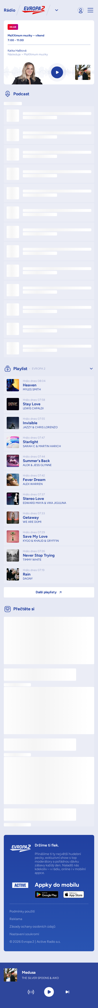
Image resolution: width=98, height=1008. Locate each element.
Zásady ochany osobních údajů (32, 927)
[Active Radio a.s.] (20, 890)
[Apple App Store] (74, 894)
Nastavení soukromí (24, 934)
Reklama (16, 919)
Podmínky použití (22, 911)
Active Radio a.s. (49, 942)
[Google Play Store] (47, 894)
